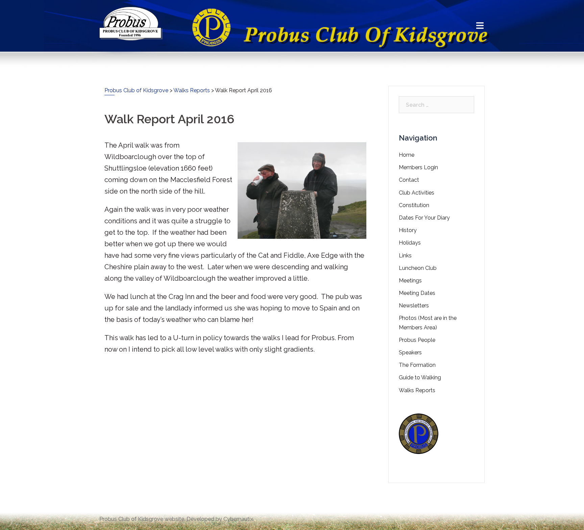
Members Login (418, 167)
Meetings (410, 280)
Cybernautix (238, 519)
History (408, 230)
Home (406, 155)
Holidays (410, 242)
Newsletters (414, 305)
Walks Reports (417, 390)
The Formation (417, 365)
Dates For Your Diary (424, 217)
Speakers (410, 352)
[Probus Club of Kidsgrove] (131, 23)
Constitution (414, 205)
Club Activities (416, 193)
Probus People (417, 340)
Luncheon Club (418, 268)
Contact (409, 180)
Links (405, 255)
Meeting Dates (417, 293)
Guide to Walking (420, 377)
